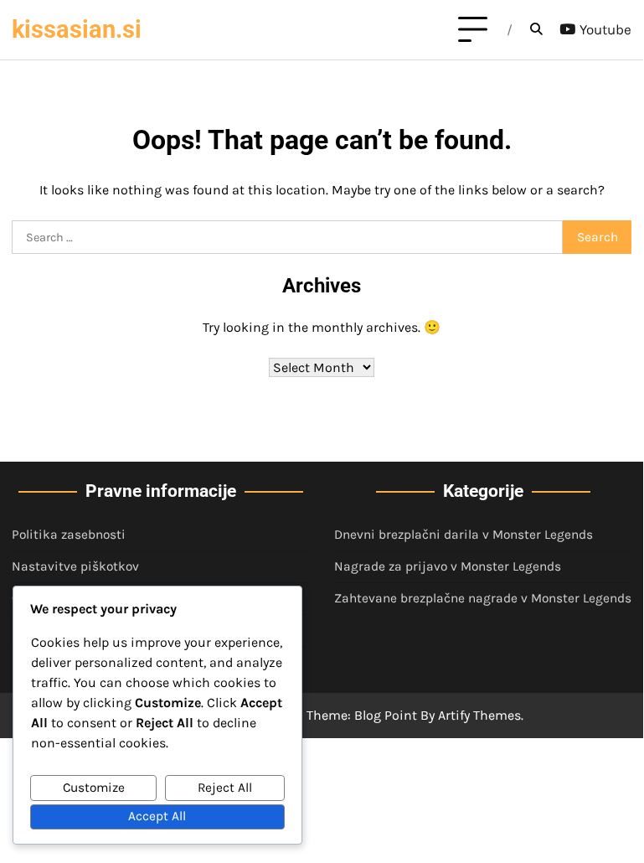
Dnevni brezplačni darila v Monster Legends (463, 534)
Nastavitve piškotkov (75, 566)
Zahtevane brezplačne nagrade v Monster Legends (482, 598)
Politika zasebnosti (69, 534)
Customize (94, 787)
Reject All (225, 787)
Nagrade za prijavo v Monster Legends (447, 566)
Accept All (157, 816)
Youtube (605, 29)
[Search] (536, 30)
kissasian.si (77, 30)
